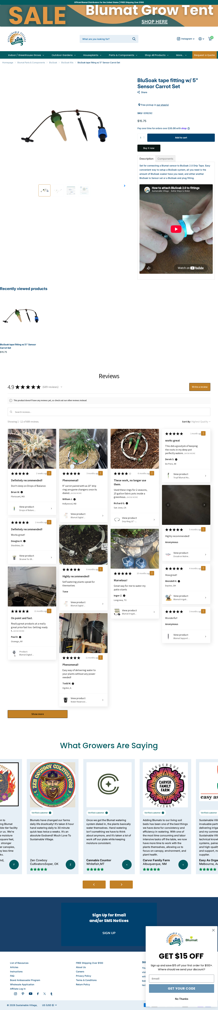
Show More (76, 493)
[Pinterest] (23, 993)
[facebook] (38, 993)
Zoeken (134, 39)
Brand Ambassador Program (25, 980)
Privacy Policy (83, 975)
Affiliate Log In (18, 988)
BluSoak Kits (67, 62)
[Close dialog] (211, 930)
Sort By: (186, 421)
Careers (80, 971)
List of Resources (19, 963)
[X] (44, 994)
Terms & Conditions (86, 980)
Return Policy (83, 984)
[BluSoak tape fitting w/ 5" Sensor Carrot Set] (20, 316)
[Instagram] (15, 993)
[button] (124, 186)
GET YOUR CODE (179, 988)
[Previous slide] (94, 885)
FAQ (12, 975)
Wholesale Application (22, 984)
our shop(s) (163, 104)
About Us (81, 967)
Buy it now (148, 148)
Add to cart (181, 137)
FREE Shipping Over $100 (89, 963)
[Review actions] (49, 473)
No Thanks (179, 999)
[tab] (146, 158)
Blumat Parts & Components (31, 62)
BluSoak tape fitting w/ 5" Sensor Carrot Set (18, 346)
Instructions (16, 971)
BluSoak (53, 62)
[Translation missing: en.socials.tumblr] (51, 993)
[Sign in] (201, 38)
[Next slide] (121, 885)
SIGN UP (109, 933)
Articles (14, 967)
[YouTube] (30, 993)
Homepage (7, 62)
